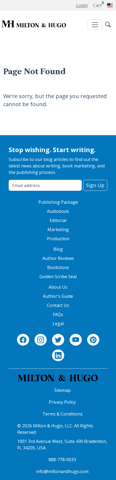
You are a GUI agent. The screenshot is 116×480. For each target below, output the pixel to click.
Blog (58, 249)
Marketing (58, 229)
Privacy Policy (62, 402)
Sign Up (95, 185)
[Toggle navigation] (95, 24)
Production (58, 239)
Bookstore (58, 267)
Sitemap (62, 390)
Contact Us (58, 305)
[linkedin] (58, 355)
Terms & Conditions (62, 414)
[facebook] (23, 340)
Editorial (58, 220)
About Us (58, 287)
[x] (58, 340)
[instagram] (41, 340)
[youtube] (76, 340)
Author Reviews (58, 258)
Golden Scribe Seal (58, 277)
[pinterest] (93, 340)
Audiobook (58, 211)
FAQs (58, 314)
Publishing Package (58, 202)
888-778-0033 (62, 460)
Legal (58, 324)
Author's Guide (58, 296)
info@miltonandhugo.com (62, 471)
